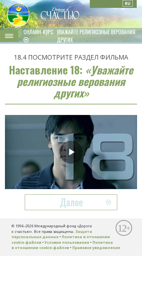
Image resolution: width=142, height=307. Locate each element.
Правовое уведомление (96, 247)
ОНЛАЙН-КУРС (38, 32)
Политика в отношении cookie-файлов (62, 245)
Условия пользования (67, 242)
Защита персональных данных (52, 234)
